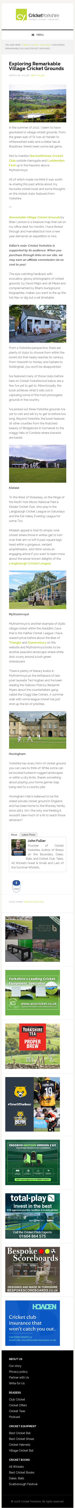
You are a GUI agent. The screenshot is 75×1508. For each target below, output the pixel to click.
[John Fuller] (18, 854)
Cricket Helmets (19, 1444)
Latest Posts (28, 834)
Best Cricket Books (21, 1472)
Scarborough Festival (23, 1484)
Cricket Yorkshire (37, 15)
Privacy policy (18, 1371)
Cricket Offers (18, 1405)
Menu (40, 34)
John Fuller (37, 841)
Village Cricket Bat (21, 1450)
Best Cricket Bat (20, 1433)
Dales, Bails (16, 1478)
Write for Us (17, 1383)
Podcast (14, 1417)
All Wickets (16, 1466)
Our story (15, 1366)
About (14, 834)
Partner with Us (19, 1377)
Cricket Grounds (34, 902)
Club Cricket (17, 1399)
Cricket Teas (17, 1411)
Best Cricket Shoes (21, 1439)
